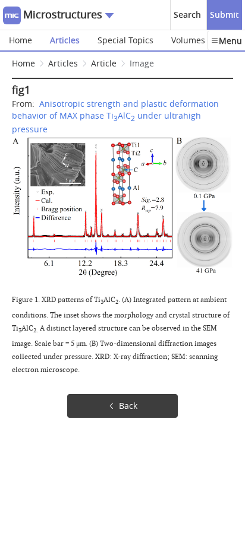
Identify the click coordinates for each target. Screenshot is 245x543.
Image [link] (142, 63)
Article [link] (104, 63)
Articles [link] (63, 63)
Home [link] (23, 63)
